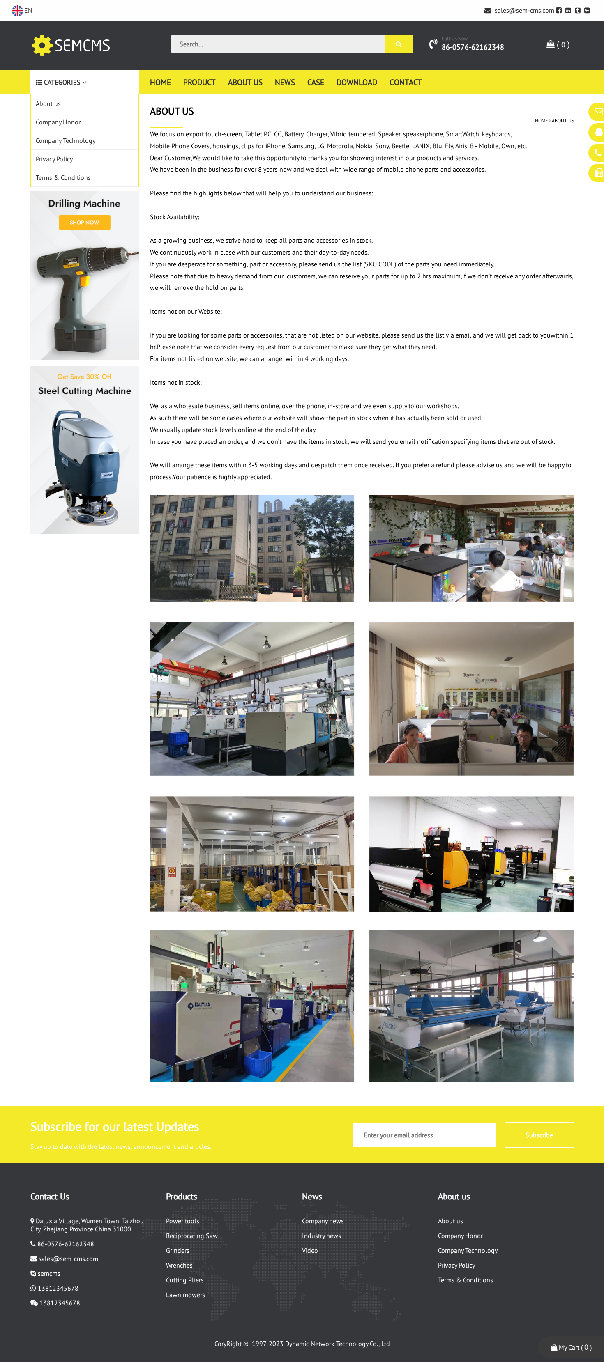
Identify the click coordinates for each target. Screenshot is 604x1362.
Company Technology (65, 140)
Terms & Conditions (63, 177)
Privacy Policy (54, 159)
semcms (49, 1273)
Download (357, 82)
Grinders (177, 1250)
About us (245, 82)
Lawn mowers (185, 1295)
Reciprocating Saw (192, 1235)
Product (199, 82)
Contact (406, 82)
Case (315, 82)
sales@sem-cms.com (523, 10)
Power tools (182, 1221)
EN (28, 10)
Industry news (321, 1235)
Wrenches (179, 1265)
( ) (562, 44)
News (285, 82)
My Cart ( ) (574, 1347)
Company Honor (58, 122)
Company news (323, 1221)
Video (310, 1250)
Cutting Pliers (185, 1280)
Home (160, 82)
